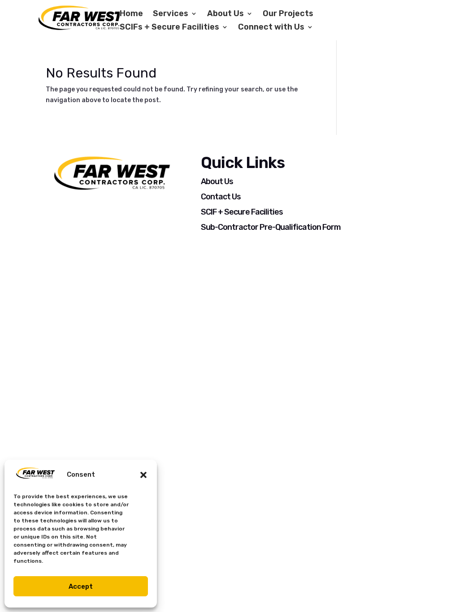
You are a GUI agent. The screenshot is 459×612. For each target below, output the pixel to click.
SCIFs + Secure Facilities (169, 28)
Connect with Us (271, 28)
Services (170, 14)
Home (131, 14)
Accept (81, 586)
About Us (225, 14)
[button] (143, 474)
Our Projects (288, 14)
